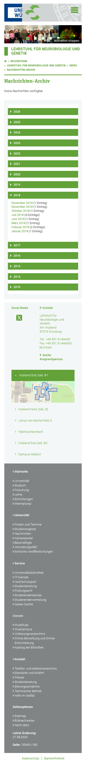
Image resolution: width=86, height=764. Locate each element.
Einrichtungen (24, 499)
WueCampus (23, 629)
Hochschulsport (25, 582)
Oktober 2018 (20, 211)
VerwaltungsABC (26, 547)
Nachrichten (23, 533)
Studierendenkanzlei (28, 595)
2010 (17, 287)
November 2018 (22, 206)
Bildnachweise (24, 720)
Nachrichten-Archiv (21, 69)
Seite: (16, 745)
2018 (17, 195)
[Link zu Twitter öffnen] (17, 318)
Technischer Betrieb (28, 691)
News (73, 65)
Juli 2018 (17, 215)
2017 (17, 245)
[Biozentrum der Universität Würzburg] (38, 12)
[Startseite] (5, 61)
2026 (17, 111)
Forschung (22, 490)
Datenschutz (30, 758)
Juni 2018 (18, 219)
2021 (17, 164)
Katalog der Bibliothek (29, 647)
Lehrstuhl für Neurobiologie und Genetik (36, 65)
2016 (17, 255)
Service (20, 563)
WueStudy (21, 625)
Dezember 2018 (22, 203)
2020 (17, 174)
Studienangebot (25, 529)
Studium (20, 485)
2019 (17, 184)
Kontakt (48, 308)
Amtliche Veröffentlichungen (34, 551)
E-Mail (47, 347)
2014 (17, 276)
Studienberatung (26, 586)
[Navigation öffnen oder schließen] (74, 10)
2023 (17, 143)
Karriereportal (24, 538)
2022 (17, 153)
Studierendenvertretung (30, 600)
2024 (17, 132)
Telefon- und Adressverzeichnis (36, 668)
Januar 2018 (19, 231)
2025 (17, 122)
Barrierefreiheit (54, 758)
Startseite (21, 471)
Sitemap (20, 716)
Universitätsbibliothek (29, 572)
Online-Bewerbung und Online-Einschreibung (35, 641)
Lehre (18, 494)
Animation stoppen (66, 40)
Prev (13, 34)
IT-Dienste (21, 577)
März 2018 (18, 223)
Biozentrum (19, 61)
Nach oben (22, 725)
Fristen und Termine (28, 524)
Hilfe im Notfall (25, 695)
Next (73, 34)
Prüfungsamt (23, 590)
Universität (22, 481)
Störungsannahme (27, 686)
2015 (17, 266)
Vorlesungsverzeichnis (30, 634)
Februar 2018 (20, 227)
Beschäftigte (23, 542)
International (23, 503)
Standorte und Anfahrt (29, 673)
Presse (19, 677)
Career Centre (24, 604)
